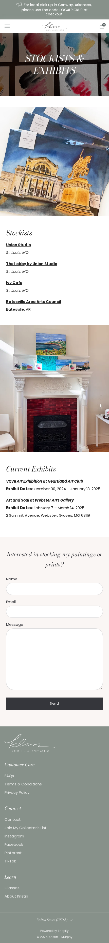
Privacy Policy (17, 792)
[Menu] (7, 26)
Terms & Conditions (23, 784)
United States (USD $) (52, 919)
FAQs (9, 775)
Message (14, 624)
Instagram (14, 836)
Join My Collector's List (26, 827)
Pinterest (13, 852)
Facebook (14, 844)
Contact (13, 819)
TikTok (10, 861)
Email (11, 601)
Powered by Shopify (54, 931)
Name (11, 579)
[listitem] (55, 9)
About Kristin (16, 896)
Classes (12, 887)
